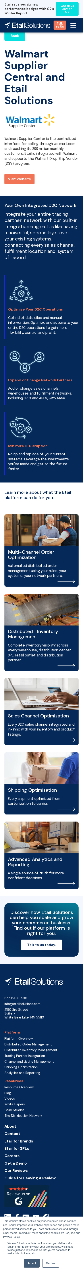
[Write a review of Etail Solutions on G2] (26, 1196)
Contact (12, 1133)
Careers (11, 1156)
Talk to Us (60, 25)
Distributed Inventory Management (31, 1050)
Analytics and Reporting (22, 1073)
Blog (7, 1093)
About (10, 1126)
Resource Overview (19, 1087)
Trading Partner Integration (24, 1056)
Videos (9, 1098)
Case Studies (14, 1110)
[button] (73, 25)
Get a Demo (15, 1163)
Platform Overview (18, 1039)
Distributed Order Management (28, 1044)
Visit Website (19, 179)
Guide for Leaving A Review (30, 1178)
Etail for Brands (18, 1141)
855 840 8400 (15, 998)
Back (15, 35)
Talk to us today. (41, 944)
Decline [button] (50, 1263)
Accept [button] (32, 1263)
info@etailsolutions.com (22, 1004)
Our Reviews (16, 1170)
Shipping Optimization (21, 1067)
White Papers (14, 1104)
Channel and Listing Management (29, 1062)
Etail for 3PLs (16, 1148)
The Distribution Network (23, 1116)
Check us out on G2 (67, 9)
